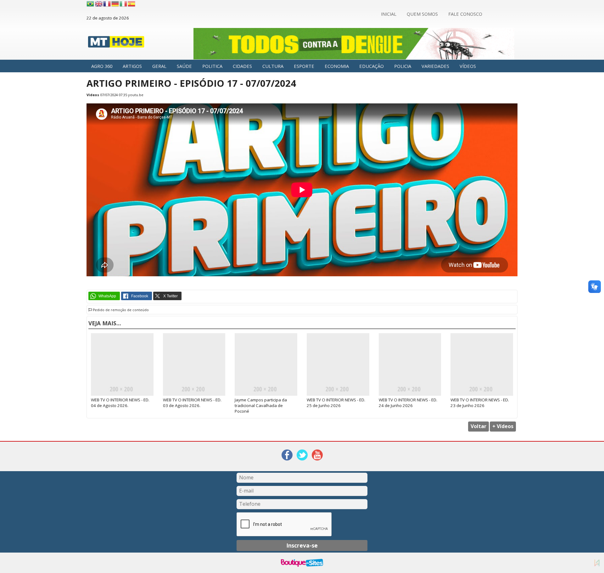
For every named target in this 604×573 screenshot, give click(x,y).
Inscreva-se (302, 545)
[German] (115, 4)
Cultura (272, 66)
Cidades (242, 66)
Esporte (304, 66)
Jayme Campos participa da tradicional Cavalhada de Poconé (261, 405)
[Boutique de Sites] (302, 563)
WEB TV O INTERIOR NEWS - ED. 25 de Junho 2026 (336, 402)
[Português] (90, 4)
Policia (402, 66)
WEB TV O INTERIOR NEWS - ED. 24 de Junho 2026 (408, 402)
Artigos (132, 66)
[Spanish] (132, 4)
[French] (107, 4)
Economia (337, 66)
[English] (99, 4)
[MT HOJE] (116, 43)
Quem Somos (422, 14)
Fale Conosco (465, 14)
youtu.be (135, 94)
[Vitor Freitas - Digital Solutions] (597, 563)
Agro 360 (101, 66)
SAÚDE (184, 66)
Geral (159, 66)
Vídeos (468, 66)
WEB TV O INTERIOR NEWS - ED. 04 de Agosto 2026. (120, 402)
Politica (212, 66)
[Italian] (124, 4)
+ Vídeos (502, 426)
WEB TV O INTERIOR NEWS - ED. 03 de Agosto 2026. (192, 402)
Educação (371, 66)
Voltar (478, 426)
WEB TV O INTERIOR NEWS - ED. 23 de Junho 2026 (479, 402)
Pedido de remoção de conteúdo (120, 310)
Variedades (435, 66)
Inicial (388, 14)
